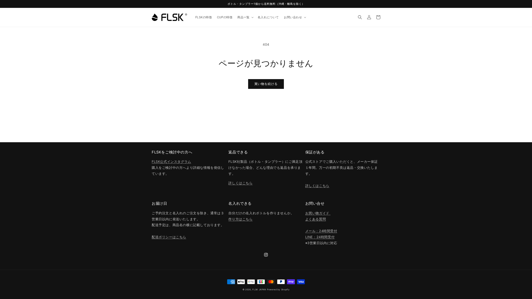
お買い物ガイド (318, 213)
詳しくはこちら (240, 183)
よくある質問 (315, 219)
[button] (245, 17)
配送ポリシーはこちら (169, 237)
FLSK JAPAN (259, 289)
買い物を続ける (266, 84)
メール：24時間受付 (321, 231)
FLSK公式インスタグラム (171, 161)
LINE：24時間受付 (320, 237)
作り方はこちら (240, 219)
